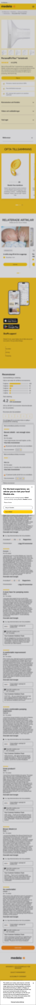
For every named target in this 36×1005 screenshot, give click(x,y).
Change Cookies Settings (17, 1002)
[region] (18, 992)
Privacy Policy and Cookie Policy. (15, 997)
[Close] (33, 983)
